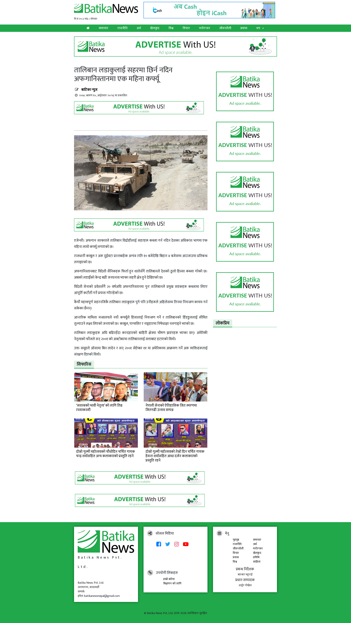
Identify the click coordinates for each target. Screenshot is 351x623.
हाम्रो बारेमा (169, 579)
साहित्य (257, 561)
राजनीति (122, 28)
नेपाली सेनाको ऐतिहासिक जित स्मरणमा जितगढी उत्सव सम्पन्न (171, 407)
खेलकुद (154, 28)
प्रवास (243, 28)
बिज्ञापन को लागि (172, 583)
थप (258, 28)
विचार (186, 28)
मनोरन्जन (204, 28)
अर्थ (139, 28)
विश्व (171, 28)
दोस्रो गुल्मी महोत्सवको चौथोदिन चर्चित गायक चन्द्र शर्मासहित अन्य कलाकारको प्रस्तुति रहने (105, 454)
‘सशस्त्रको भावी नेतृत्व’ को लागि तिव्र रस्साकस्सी (99, 407)
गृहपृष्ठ (236, 539)
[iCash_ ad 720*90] (210, 9)
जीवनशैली (225, 28)
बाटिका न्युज (89, 90)
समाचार (103, 28)
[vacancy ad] (175, 46)
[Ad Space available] (140, 109)
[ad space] (245, 91)
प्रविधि (256, 557)
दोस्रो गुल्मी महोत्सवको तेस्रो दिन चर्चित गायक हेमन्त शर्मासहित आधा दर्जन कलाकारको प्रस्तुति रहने (175, 456)
